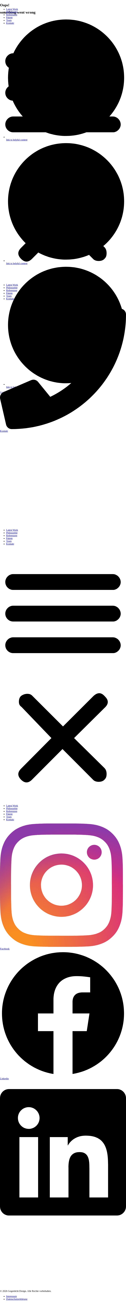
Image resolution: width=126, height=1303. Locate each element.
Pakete (9, 17)
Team (9, 20)
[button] (63, 154)
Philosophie (12, 12)
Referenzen (11, 14)
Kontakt (10, 23)
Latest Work (12, 9)
